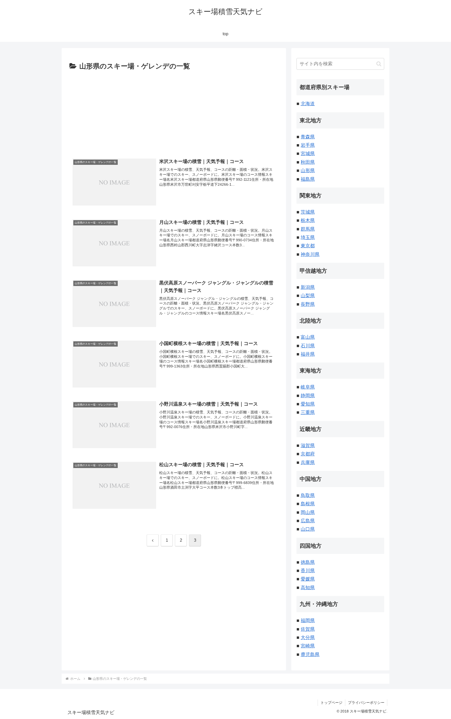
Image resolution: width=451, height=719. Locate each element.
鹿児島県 (310, 654)
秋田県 (308, 162)
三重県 (308, 412)
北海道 (308, 103)
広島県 (308, 520)
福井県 (308, 354)
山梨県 (308, 295)
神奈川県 (310, 254)
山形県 (308, 170)
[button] (378, 64)
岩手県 (308, 145)
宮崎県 (308, 645)
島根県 (308, 503)
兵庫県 (308, 462)
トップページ (331, 702)
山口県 (308, 529)
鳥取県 (308, 495)
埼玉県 (308, 237)
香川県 (308, 570)
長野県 (308, 304)
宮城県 (308, 153)
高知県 (308, 587)
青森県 (308, 136)
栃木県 (308, 220)
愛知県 (308, 404)
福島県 (308, 179)
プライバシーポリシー (366, 702)
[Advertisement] (173, 111)
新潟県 (308, 287)
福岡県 (308, 620)
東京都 (308, 245)
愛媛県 (308, 579)
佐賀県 (308, 629)
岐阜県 (308, 387)
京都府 (308, 454)
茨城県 (308, 212)
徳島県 (308, 562)
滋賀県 (308, 445)
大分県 (308, 637)
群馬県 (308, 229)
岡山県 (308, 512)
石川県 (308, 345)
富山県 (308, 337)
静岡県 (308, 395)
